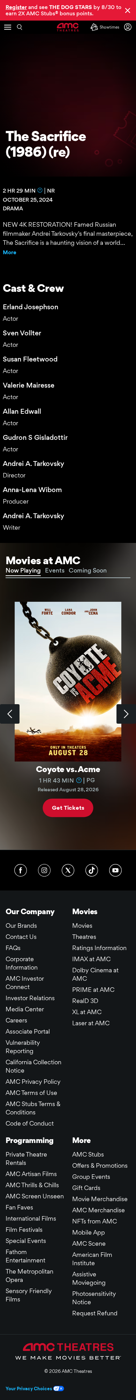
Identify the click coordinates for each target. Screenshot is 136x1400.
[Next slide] (126, 714)
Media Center (25, 1009)
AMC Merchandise (98, 1210)
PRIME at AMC (93, 989)
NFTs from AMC (94, 1221)
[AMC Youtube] (115, 870)
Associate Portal (28, 1031)
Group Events (91, 1176)
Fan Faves (19, 1207)
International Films (31, 1218)
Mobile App (88, 1232)
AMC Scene (89, 1243)
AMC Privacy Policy (33, 1081)
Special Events (26, 1240)
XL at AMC (86, 1012)
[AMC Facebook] (21, 870)
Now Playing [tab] (23, 570)
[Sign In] (129, 27)
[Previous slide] (10, 714)
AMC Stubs (88, 1154)
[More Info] (40, 190)
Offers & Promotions (100, 1165)
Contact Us (21, 936)
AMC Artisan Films (31, 1173)
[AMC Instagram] (44, 870)
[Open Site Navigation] (7, 27)
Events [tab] (55, 570)
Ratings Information (99, 947)
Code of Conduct (30, 1123)
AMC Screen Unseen (35, 1196)
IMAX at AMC (91, 959)
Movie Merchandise (100, 1199)
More (9, 252)
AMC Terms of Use (31, 1092)
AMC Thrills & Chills (32, 1185)
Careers (16, 1020)
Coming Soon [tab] (88, 570)
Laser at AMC (90, 1023)
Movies (82, 925)
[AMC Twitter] (68, 870)
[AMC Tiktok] (92, 870)
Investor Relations (30, 998)
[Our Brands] (68, 1351)
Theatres (84, 936)
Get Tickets (68, 807)
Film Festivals (24, 1229)
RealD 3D (85, 1000)
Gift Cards (86, 1187)
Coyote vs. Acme (68, 769)
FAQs (13, 947)
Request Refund (95, 1313)
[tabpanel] (68, 714)
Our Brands (21, 925)
